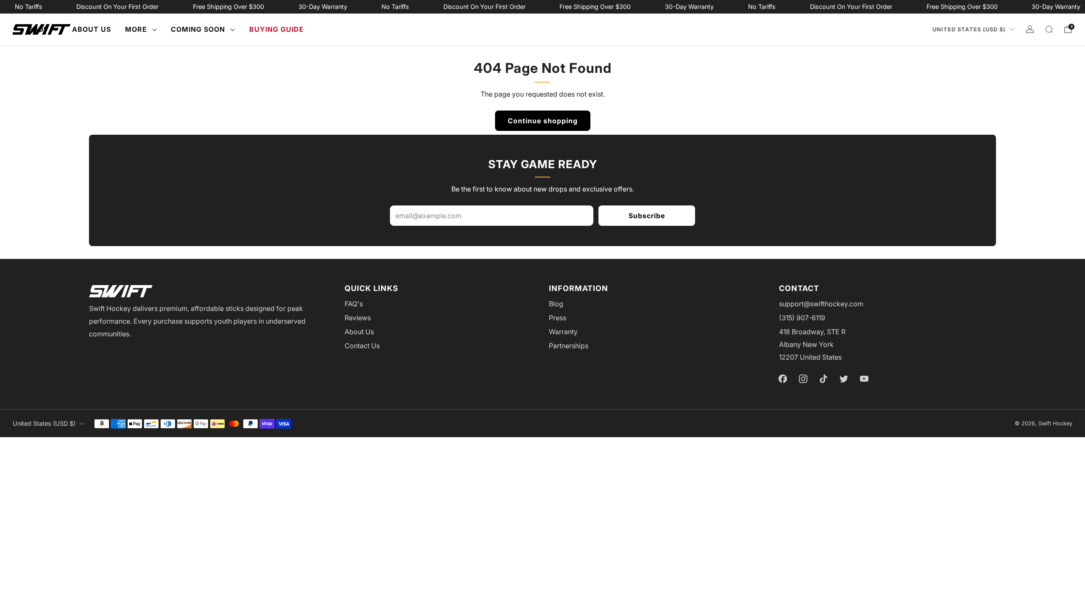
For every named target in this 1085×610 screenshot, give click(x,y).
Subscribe (647, 215)
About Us (91, 29)
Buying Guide (276, 29)
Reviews (358, 317)
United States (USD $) (969, 29)
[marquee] (542, 7)
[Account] (1030, 29)
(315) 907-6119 (802, 317)
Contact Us (362, 345)
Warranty (563, 331)
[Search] (1049, 29)
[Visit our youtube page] (864, 379)
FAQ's (354, 303)
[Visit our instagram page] (803, 379)
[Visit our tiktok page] (823, 379)
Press (557, 317)
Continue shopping (543, 120)
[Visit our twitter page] (844, 379)
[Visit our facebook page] (783, 379)
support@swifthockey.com (821, 303)
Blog (556, 303)
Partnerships (568, 345)
